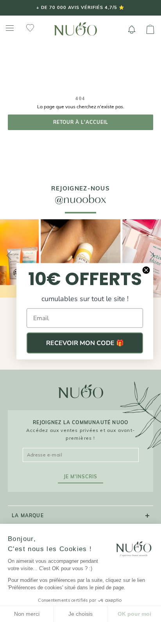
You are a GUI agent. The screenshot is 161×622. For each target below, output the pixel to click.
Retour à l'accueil (80, 122)
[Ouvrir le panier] (150, 29)
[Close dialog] (146, 270)
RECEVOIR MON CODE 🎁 (85, 342)
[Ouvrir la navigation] (10, 28)
